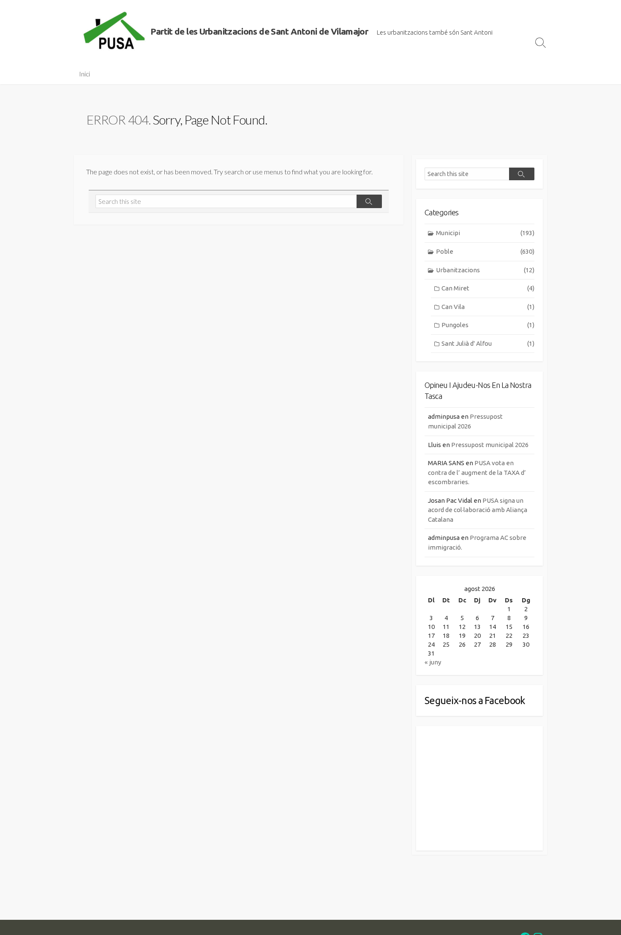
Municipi (485, 232)
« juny (433, 662)
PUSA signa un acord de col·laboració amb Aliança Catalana (477, 510)
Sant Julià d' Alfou (487, 343)
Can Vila (487, 306)
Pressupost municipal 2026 (489, 444)
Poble (485, 251)
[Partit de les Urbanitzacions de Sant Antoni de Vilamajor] (114, 31)
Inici (84, 74)
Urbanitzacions (485, 270)
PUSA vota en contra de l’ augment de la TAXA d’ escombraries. (477, 472)
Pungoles (487, 324)
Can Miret (487, 288)
